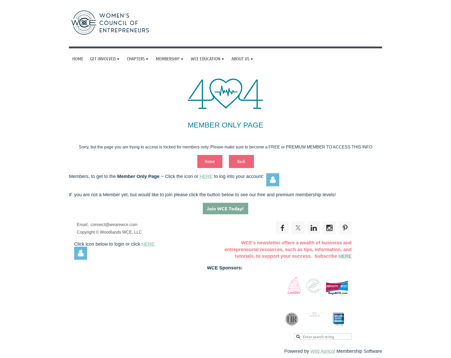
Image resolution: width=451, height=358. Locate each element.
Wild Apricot (322, 351)
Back (241, 161)
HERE (206, 176)
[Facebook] (282, 227)
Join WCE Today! (225, 208)
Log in (272, 179)
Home (210, 161)
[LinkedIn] (313, 227)
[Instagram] (329, 227)
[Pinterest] (345, 227)
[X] (298, 227)
